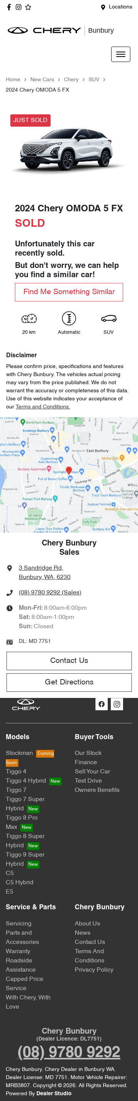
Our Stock (88, 753)
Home (13, 79)
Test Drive (88, 781)
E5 (9, 892)
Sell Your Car (92, 772)
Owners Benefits (97, 790)
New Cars (42, 79)
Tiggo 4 (16, 772)
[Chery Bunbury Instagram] (20, 7)
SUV (94, 79)
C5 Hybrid (19, 883)
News (82, 933)
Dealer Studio (54, 1093)
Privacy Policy (94, 970)
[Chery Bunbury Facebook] (10, 7)
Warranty (18, 952)
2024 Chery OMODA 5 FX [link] (37, 90)
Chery (71, 79)
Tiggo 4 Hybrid (26, 781)
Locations (120, 7)
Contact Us (69, 661)
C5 (10, 873)
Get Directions (69, 682)
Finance (86, 763)
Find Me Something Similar (69, 292)
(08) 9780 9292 (69, 1053)
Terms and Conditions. (43, 407)
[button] (120, 54)
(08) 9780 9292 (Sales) (50, 593)
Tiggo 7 (16, 790)
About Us (87, 924)
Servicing (18, 924)
